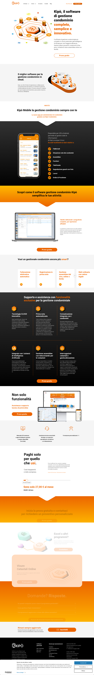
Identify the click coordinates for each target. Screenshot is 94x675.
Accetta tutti (83, 662)
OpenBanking (51, 656)
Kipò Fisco (39, 651)
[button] (74, 275)
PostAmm (51, 647)
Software (25, 3)
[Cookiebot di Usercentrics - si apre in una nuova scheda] (8, 672)
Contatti (46, 3)
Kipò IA (50, 655)
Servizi (32, 3)
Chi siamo (40, 3)
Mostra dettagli (20, 672)
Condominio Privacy (53, 653)
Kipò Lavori (39, 650)
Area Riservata (69, 3)
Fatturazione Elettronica (54, 648)
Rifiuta (83, 670)
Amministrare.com (53, 650)
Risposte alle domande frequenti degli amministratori (47, 619)
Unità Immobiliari (27, 482)
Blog (51, 3)
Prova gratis (78, 3)
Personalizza (82, 666)
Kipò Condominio (40, 648)
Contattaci (63, 550)
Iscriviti (64, 629)
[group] (26, 278)
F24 (49, 651)
